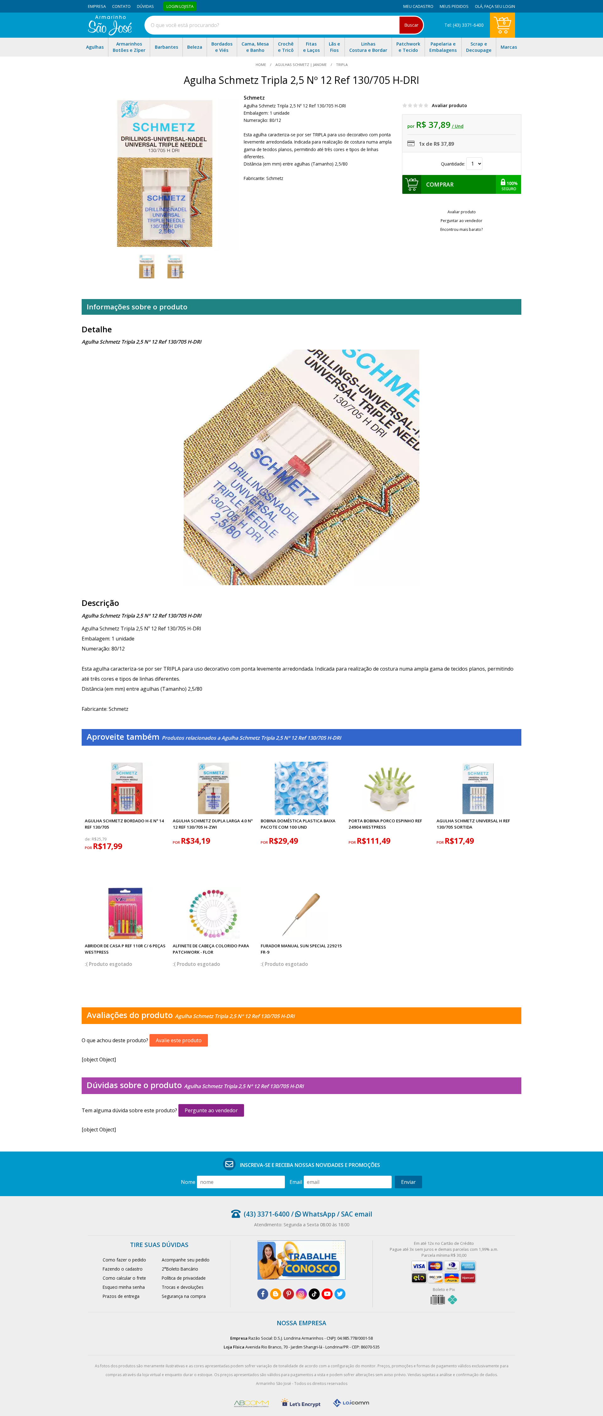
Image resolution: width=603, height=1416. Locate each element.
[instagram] (301, 1293)
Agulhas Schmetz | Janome (301, 64)
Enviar (408, 1182)
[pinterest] (288, 1293)
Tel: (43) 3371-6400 (464, 25)
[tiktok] (314, 1293)
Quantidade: (453, 164)
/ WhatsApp (312, 1214)
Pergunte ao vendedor (211, 1110)
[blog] (275, 1293)
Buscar (411, 25)
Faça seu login (499, 6)
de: (88, 839)
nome (188, 1182)
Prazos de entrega (121, 1296)
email (296, 1182)
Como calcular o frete (124, 1278)
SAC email (356, 1214)
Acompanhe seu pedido (185, 1260)
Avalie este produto (179, 1040)
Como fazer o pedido (124, 1260)
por (89, 847)
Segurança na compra (184, 1296)
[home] (110, 33)
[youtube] (327, 1293)
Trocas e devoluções (183, 1287)
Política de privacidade (184, 1278)
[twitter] (339, 1293)
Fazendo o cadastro (123, 1269)
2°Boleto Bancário (180, 1269)
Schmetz (254, 97)
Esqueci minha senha (124, 1287)
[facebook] (262, 1293)
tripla (341, 64)
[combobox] (284, 25)
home (261, 64)
